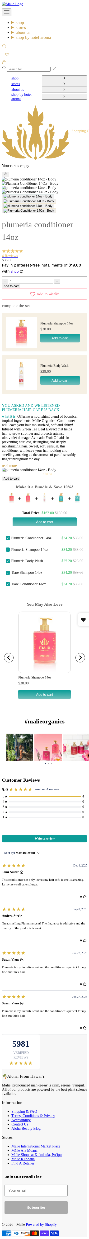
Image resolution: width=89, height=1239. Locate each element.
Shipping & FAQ (24, 1111)
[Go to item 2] (29, 201)
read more (9, 466)
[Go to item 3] (28, 206)
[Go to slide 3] (51, 763)
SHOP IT (19, 747)
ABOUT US (23, 32)
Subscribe (36, 1207)
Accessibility (21, 1120)
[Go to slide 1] (45, 763)
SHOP (20, 22)
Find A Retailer (22, 1163)
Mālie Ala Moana (24, 1150)
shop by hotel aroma (33, 37)
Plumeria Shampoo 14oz (56, 323)
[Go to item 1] (28, 196)
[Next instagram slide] (86, 747)
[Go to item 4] (29, 210)
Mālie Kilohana (23, 1159)
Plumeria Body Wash (54, 366)
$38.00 (23, 683)
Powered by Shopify (41, 1224)
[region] (44, 657)
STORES (21, 27)
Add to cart (11, 286)
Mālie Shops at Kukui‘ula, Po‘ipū (36, 1155)
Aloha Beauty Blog (26, 1128)
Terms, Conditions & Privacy (33, 1116)
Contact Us (19, 1124)
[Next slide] (80, 657)
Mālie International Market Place (35, 1146)
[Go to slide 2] (48, 763)
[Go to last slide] (9, 657)
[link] (19, 747)
